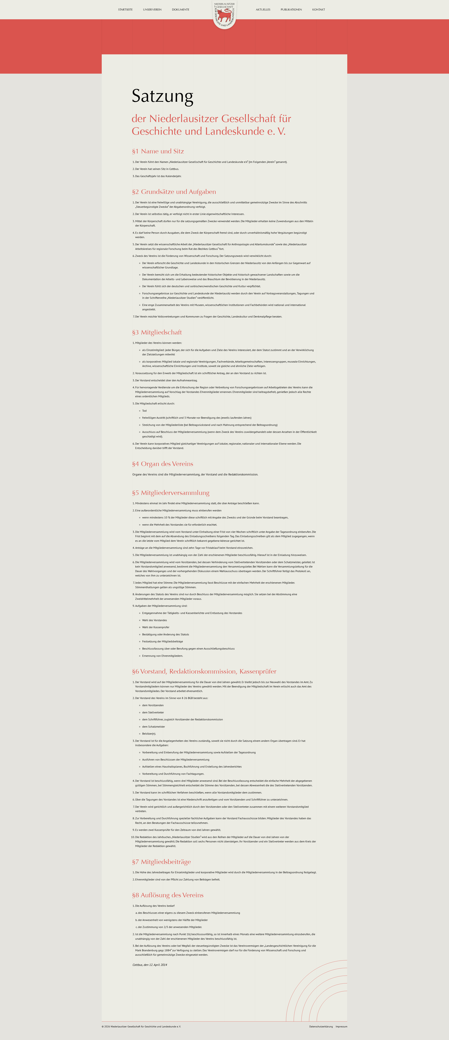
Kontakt (318, 9)
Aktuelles (263, 9)
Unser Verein (152, 9)
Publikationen (291, 9)
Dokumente (180, 9)
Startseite (125, 9)
